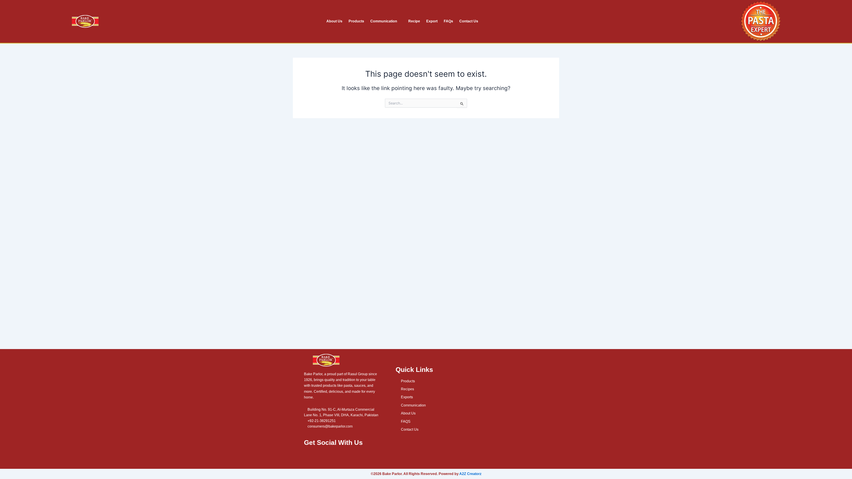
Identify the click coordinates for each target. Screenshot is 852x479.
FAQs (448, 21)
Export (432, 21)
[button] (707, 21)
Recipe (414, 21)
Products (356, 21)
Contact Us (468, 21)
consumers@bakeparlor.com (330, 426)
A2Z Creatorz (470, 474)
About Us (334, 21)
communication (383, 21)
